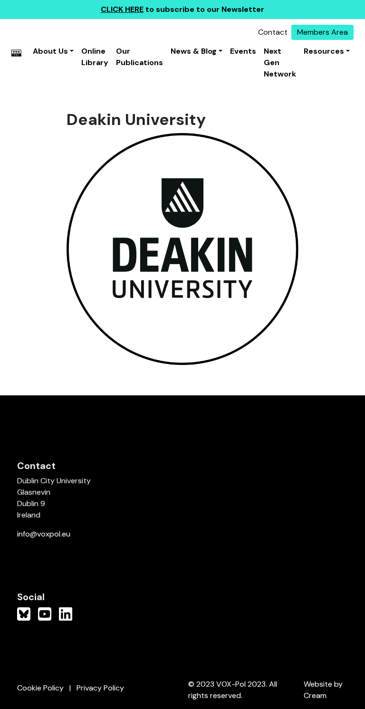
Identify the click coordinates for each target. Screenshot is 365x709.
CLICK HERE (122, 9)
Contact (273, 32)
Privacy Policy (100, 688)
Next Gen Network (280, 62)
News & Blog (194, 51)
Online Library (94, 56)
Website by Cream (323, 689)
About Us (50, 51)
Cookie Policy (40, 688)
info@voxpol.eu (43, 534)
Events (243, 51)
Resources (324, 51)
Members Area (322, 32)
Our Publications (139, 56)
